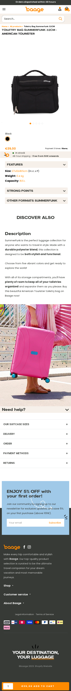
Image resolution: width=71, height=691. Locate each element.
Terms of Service (45, 614)
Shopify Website (43, 666)
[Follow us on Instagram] (29, 547)
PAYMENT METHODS (16, 453)
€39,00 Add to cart (37, 686)
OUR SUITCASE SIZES (16, 424)
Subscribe (55, 522)
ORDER (7, 443)
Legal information (24, 614)
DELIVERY (9, 434)
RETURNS (9, 463)
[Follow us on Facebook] (24, 547)
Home (4, 26)
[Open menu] (3, 9)
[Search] (60, 19)
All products (15, 26)
